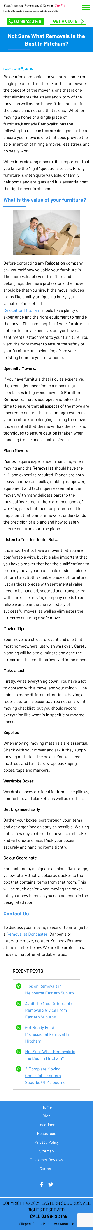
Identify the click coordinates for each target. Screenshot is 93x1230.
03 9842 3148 (27, 21)
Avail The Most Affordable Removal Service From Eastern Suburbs (48, 1010)
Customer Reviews (46, 1159)
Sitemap (46, 1150)
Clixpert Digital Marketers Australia (46, 1223)
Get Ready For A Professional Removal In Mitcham (47, 1034)
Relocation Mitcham (21, 310)
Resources (46, 1133)
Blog (47, 1115)
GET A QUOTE (65, 21)
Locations (46, 1124)
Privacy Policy (47, 1142)
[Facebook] (41, 1185)
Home (46, 1107)
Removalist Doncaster (27, 933)
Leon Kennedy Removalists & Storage (34, 5)
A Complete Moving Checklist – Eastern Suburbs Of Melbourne (45, 1075)
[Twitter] (50, 1185)
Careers (47, 1168)
